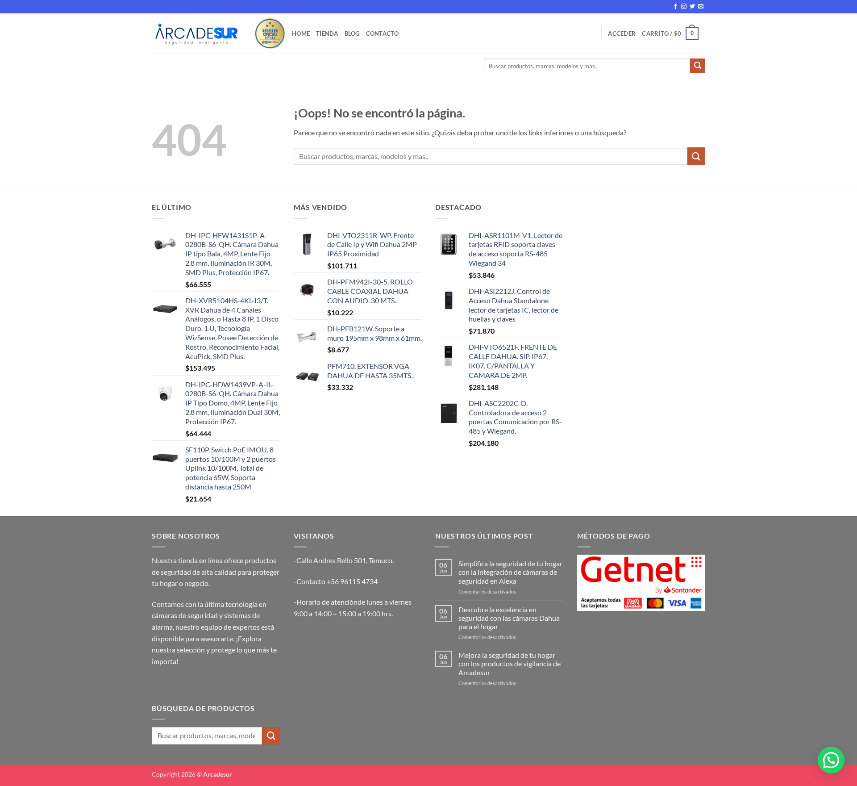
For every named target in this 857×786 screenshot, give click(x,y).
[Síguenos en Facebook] (675, 7)
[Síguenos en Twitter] (692, 7)
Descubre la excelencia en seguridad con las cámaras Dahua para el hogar (509, 618)
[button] (622, 33)
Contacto (382, 33)
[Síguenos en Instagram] (683, 7)
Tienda (327, 33)
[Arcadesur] (196, 33)
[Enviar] (697, 66)
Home (301, 33)
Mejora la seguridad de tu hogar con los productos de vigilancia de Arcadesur (509, 663)
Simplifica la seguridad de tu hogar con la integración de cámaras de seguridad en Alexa (510, 572)
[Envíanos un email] (700, 7)
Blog (352, 33)
